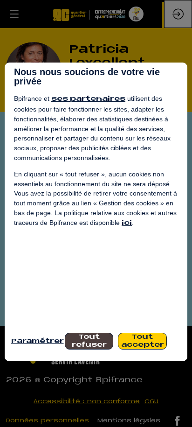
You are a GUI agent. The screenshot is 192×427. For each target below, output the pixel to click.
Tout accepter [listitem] (142, 341)
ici (127, 223)
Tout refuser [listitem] (89, 341)
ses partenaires (88, 99)
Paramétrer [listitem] (35, 341)
